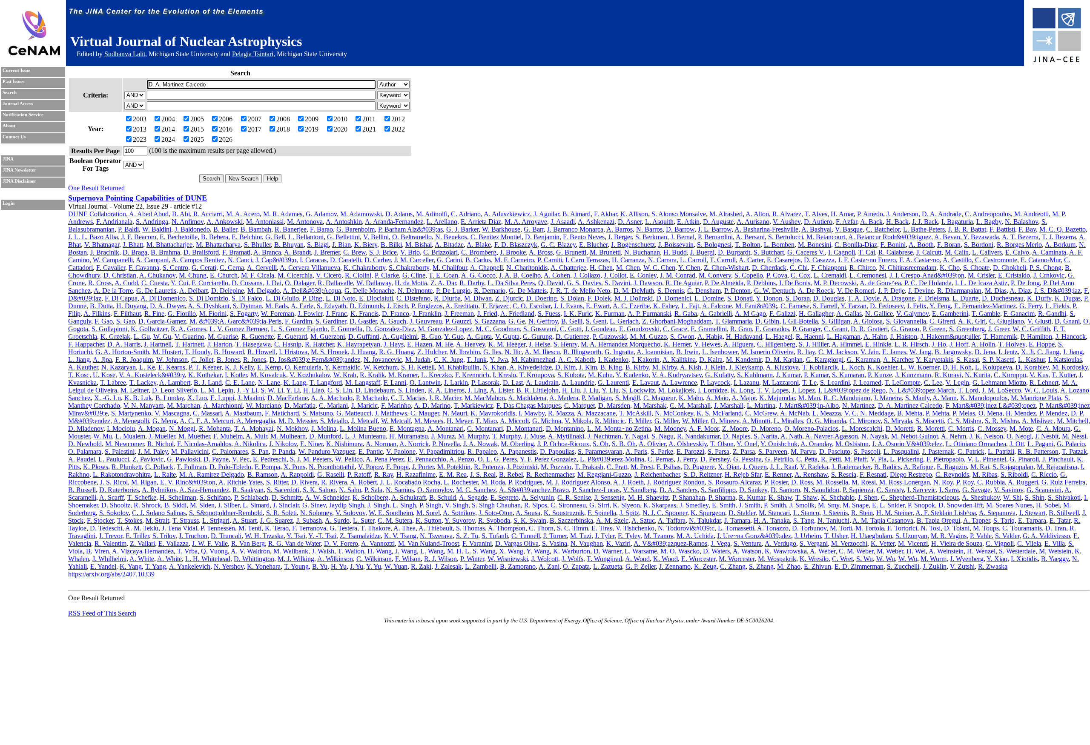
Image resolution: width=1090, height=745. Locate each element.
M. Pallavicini (190, 451)
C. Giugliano (1006, 321)
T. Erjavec (495, 305)
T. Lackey (142, 382)
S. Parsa (718, 451)
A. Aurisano (753, 221)
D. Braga (135, 252)
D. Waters (716, 551)
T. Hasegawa (253, 344)
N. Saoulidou (821, 489)
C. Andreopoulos (988, 214)
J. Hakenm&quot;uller (950, 336)
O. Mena (990, 413)
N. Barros (649, 229)
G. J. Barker (462, 229)
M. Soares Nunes (1009, 505)
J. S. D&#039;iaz (1057, 290)
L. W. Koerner (920, 367)
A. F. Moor (704, 428)
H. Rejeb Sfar (743, 474)
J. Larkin (456, 382)
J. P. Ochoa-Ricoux (563, 443)
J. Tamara (737, 520)
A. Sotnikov (459, 512)
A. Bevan (947, 237)
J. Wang (406, 551)
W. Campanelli (113, 260)
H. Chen (601, 267)
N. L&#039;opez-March (922, 390)
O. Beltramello (412, 237)
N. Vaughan (587, 543)
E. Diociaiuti (376, 298)
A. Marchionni (223, 405)
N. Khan (494, 367)
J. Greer (998, 328)
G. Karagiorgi (824, 359)
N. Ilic (513, 351)
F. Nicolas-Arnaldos (204, 443)
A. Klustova (782, 367)
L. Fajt (690, 305)
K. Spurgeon (708, 512)
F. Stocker (100, 520)
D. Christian (119, 275)
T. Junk (477, 359)
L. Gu (142, 336)
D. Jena (985, 351)
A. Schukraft (408, 497)
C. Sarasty (890, 489)
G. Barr (534, 229)
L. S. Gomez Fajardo (299, 328)
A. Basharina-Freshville (766, 229)
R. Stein (862, 512)
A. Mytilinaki (566, 436)
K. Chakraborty (364, 267)
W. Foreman (277, 313)
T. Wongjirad (604, 558)
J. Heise (539, 344)
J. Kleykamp (746, 367)
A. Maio (717, 397)
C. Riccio (1044, 474)
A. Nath (791, 436)
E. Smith (723, 505)
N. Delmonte (415, 290)
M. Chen (628, 267)
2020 (340, 129)
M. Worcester (736, 558)
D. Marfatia (300, 405)
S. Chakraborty (409, 267)
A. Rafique (918, 466)
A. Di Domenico (163, 298)
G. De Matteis (528, 290)
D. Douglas (828, 298)
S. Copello (748, 275)
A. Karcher (898, 359)
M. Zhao (788, 566)
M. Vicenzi (913, 543)
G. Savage (976, 489)
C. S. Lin (339, 390)
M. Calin (957, 252)
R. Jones (254, 359)
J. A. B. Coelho (520, 275)
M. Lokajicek (676, 390)
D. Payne (216, 459)
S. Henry (565, 344)
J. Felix (916, 305)
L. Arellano (442, 221)
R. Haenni (809, 336)
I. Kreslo (504, 374)
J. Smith (749, 505)
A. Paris (636, 451)
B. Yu (319, 566)
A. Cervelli (262, 267)
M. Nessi (1074, 436)
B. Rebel (511, 474)
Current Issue (16, 70)
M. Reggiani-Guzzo (604, 474)
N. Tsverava (436, 535)
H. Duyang (131, 305)
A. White (141, 558)
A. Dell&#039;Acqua (312, 290)
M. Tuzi (580, 535)
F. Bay (1027, 229)
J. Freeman (459, 313)
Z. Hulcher (431, 351)
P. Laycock (715, 382)
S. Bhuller (257, 244)
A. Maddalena (527, 397)
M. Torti (841, 528)
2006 (225, 119)
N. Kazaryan (118, 367)
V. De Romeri (856, 290)
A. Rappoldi (297, 474)
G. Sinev (314, 505)
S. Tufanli (495, 535)
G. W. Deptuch (774, 290)
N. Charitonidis (527, 267)
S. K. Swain (529, 520)
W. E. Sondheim (391, 512)
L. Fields (1057, 305)
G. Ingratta (619, 351)
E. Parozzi (690, 451)
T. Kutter (1064, 374)
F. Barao (321, 229)
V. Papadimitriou (441, 451)
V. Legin (957, 382)
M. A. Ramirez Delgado (211, 474)
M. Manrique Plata (1036, 397)
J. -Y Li (247, 390)
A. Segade (473, 497)
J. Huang (363, 351)
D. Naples (736, 436)
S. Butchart (769, 252)
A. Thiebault (436, 528)
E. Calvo (1017, 252)
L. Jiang (79, 359)
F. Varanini (477, 543)
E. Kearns (171, 367)
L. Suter (363, 520)
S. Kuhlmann (755, 374)
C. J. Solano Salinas (159, 512)
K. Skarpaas (659, 505)
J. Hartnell (158, 344)
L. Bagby (988, 221)
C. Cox (800, 275)
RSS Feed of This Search (102, 613)
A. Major (743, 397)
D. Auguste (718, 221)
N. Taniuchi (833, 520)
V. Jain (870, 351)
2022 (398, 129)
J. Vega (720, 543)
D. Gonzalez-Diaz (390, 328)
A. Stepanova (997, 512)
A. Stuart (244, 520)
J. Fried (487, 313)
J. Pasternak (938, 451)
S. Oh (600, 443)
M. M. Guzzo (648, 336)
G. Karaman (863, 359)
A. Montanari (445, 428)
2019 (311, 129)
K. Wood (665, 558)
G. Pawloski (183, 459)
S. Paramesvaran (600, 451)
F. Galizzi (782, 313)
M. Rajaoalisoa (1057, 466)
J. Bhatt (133, 244)
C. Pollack (159, 466)
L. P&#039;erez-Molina (612, 459)
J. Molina (323, 428)
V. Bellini (376, 237)
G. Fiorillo (182, 313)
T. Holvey (1011, 344)
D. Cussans (247, 283)
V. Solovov (350, 512)
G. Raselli (330, 474)
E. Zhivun (817, 566)
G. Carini (449, 260)
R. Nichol (160, 443)
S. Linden (411, 390)
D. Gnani (1067, 321)
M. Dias (996, 290)
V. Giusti (1039, 321)
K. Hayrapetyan (358, 344)
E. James (894, 351)
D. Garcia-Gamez (162, 321)
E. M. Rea (453, 474)
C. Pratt (617, 466)
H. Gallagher (816, 313)
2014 (168, 129)
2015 (197, 129)
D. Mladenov (85, 428)
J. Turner (555, 535)
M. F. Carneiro (514, 260)
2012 (398, 119)
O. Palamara (84, 451)
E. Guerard (292, 336)
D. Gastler (363, 321)
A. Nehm (953, 436)
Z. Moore (735, 428)
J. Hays (394, 344)
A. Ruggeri (1023, 482)
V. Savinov (1008, 489)
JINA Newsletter (19, 170)
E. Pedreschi (270, 459)
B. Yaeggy (1055, 558)
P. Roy (965, 482)
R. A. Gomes (188, 328)
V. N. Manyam (143, 405)
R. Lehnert (1044, 382)
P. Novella (446, 443)
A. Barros (619, 229)
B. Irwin (687, 351)
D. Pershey (715, 459)
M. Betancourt (825, 237)
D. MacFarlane (287, 397)
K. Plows (95, 466)
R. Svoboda (494, 520)
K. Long (742, 390)
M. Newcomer (124, 443)
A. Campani (152, 260)
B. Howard (229, 351)
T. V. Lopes (773, 390)
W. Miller (694, 420)
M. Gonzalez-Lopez (445, 328)
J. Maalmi (251, 397)
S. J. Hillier (814, 344)
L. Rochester (461, 482)
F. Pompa (267, 466)
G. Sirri (599, 505)
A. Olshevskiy (687, 443)
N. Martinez (858, 405)
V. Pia (878, 459)
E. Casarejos (783, 260)
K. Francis (364, 313)
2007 (254, 119)
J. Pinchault (1057, 459)
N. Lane (269, 382)
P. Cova (776, 275)
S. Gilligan (835, 321)
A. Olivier (652, 443)
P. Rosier (776, 482)
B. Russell (82, 489)
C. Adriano (466, 214)
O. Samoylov (435, 489)
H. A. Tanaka (772, 520)
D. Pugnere (699, 466)
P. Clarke (387, 275)
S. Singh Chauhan (496, 505)
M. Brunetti (605, 252)
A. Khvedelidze (530, 367)
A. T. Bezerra (1020, 237)
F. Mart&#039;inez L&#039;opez (991, 405)
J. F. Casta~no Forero (867, 260)
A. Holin (983, 344)
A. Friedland (517, 313)
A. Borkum (1060, 244)
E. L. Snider (888, 505)
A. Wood (637, 558)
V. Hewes (707, 344)
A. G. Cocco (478, 275)
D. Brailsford (201, 252)
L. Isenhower (719, 351)
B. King (611, 367)
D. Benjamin (542, 237)
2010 (340, 119)
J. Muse (534, 436)
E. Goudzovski (639, 328)
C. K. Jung (448, 359)
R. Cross (100, 283)
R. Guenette (257, 336)
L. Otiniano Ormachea (976, 443)
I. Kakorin (646, 359)
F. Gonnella (346, 328)
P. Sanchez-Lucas (596, 489)
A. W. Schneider (327, 497)
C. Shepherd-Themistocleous (920, 497)
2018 (283, 129)
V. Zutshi (962, 566)
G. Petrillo (779, 459)
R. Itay (806, 351)
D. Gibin (767, 321)
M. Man (809, 397)
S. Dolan (572, 298)
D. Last (513, 382)
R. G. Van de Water (294, 543)
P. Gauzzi (458, 321)
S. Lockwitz (638, 390)
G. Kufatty (719, 374)
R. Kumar (752, 497)
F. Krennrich (472, 374)
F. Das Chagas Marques (528, 405)
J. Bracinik (104, 252)
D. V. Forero (341, 543)
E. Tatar (1060, 520)
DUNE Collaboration (97, 214)
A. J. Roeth (628, 482)
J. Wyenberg (967, 558)
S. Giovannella (906, 321)
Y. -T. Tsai (322, 535)
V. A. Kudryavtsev (677, 374)
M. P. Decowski (835, 283)
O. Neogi (1019, 436)
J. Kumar (788, 374)
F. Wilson (408, 558)
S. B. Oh (624, 443)
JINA (8, 159)
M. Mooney (670, 428)
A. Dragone (899, 298)
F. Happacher (86, 344)
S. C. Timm (572, 528)
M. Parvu (803, 451)
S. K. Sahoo (319, 489)
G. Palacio (1071, 443)
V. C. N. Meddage (869, 413)
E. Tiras (601, 528)
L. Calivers (987, 252)
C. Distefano (413, 298)
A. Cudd (126, 283)
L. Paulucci (113, 459)
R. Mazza (561, 413)
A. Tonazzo (773, 528)
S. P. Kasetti (998, 359)
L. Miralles (788, 420)
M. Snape (856, 505)
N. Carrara (662, 260)
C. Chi (799, 267)
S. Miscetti (929, 420)
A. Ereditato (461, 305)
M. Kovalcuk (268, 374)
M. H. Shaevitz (648, 497)
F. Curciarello (210, 283)
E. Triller (137, 535)
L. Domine (709, 298)
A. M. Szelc (612, 520)
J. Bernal (682, 237)
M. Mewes (428, 420)
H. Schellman (178, 497)
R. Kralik (372, 374)
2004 (168, 119)
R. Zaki (421, 566)
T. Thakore (375, 528)
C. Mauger (424, 413)
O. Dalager (299, 283)
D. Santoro (785, 489)
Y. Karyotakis (934, 359)
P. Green (934, 328)
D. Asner (630, 221)
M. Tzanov (658, 535)
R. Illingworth (582, 351)
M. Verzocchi (849, 543)
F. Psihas (668, 466)
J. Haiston (903, 336)
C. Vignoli (1000, 543)
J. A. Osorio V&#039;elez (907, 443)
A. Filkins (96, 313)
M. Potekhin (453, 466)
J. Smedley (694, 505)
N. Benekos (451, 237)
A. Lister (501, 390)
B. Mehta (909, 413)
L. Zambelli (480, 566)
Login (8, 203)
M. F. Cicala (257, 275)
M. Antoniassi (265, 221)
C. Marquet (579, 405)
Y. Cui (179, 283)
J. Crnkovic (1048, 275)
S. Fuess (549, 313)
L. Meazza (826, 413)
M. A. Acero (243, 214)
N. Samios (400, 489)
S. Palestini (120, 451)
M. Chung (193, 275)
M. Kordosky (1070, 367)
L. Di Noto (341, 298)
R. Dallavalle (335, 283)
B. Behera (214, 237)
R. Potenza (488, 466)
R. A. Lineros (446, 390)
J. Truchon (193, 535)
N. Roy (943, 482)
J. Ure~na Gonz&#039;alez (754, 535)
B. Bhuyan (289, 244)
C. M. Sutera (395, 520)
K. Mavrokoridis (492, 413)
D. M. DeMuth (634, 290)
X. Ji (1027, 351)
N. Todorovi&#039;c (686, 528)
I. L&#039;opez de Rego (852, 390)
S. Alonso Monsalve (678, 214)
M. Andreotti (1031, 214)
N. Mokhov (292, 428)
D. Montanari (524, 428)
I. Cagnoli (841, 252)
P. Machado (371, 397)
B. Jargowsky (953, 351)
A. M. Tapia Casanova (882, 520)
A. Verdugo (780, 543)
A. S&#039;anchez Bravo (534, 489)
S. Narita (765, 436)
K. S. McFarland (719, 413)
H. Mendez (1021, 413)
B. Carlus (478, 260)
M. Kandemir (744, 359)
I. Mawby (532, 413)
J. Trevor (110, 535)
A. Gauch (393, 321)
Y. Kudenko (632, 374)
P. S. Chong (1045, 267)
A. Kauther (83, 367)
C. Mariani (333, 405)
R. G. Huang (396, 351)
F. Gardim (298, 321)
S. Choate (976, 267)
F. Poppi (397, 466)
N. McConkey (674, 413)
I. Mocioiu (121, 428)
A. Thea (404, 528)
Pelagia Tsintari (252, 53)
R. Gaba (685, 313)
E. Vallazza (173, 543)
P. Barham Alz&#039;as (410, 229)
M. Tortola (869, 528)
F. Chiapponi (828, 267)
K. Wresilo (814, 558)
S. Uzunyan (911, 535)
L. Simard (256, 505)
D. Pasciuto (834, 451)
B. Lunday (169, 397)
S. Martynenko (131, 413)
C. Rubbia (991, 482)
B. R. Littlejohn (537, 390)
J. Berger (620, 237)
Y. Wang (538, 551)
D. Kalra (711, 359)
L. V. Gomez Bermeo (238, 328)
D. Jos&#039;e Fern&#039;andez (315, 359)
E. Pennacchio (426, 459)
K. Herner (677, 344)
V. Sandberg (639, 489)
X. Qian (729, 466)
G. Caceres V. (806, 252)
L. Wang (432, 551)
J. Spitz (629, 512)
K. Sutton (429, 520)
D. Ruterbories (119, 489)
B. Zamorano (518, 566)
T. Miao (486, 420)
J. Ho (939, 344)
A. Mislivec (1037, 420)
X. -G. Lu (107, 397)
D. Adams (399, 214)
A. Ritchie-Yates (240, 482)
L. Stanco (806, 512)
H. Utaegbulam (871, 535)
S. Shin (1034, 497)
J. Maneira (888, 397)
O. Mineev (725, 420)
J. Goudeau (600, 328)
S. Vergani (814, 543)
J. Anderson (902, 214)
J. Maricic (364, 405)
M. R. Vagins (949, 535)
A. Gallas (849, 313)
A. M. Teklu (141, 528)
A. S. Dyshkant (208, 305)
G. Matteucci (353, 413)
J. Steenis (835, 512)
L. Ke (147, 367)
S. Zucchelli (903, 566)
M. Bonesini (814, 244)
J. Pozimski (522, 466)
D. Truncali (226, 535)
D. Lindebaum (375, 390)
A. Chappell (486, 267)
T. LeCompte (903, 382)
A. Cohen (557, 275)
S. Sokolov (114, 512)
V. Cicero (328, 275)
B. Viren (97, 551)
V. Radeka (814, 466)
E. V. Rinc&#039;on (187, 482)
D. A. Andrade (941, 214)
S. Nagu (662, 436)
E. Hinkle (878, 344)
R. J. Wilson (440, 558)
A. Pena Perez (385, 459)
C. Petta (807, 459)
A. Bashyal (816, 229)
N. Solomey (316, 512)
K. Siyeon (626, 505)
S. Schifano (215, 497)
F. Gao (104, 321)
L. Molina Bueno (363, 428)
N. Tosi (931, 528)
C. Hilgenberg (776, 344)
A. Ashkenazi (596, 221)
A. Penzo (461, 459)
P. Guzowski (610, 336)
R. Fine (154, 313)
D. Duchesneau (1003, 298)
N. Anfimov (188, 221)
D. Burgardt (734, 252)
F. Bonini (893, 244)
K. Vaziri (618, 543)
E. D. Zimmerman (859, 566)
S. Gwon (682, 336)
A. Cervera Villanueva (310, 267)
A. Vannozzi (378, 543)
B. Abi (181, 214)
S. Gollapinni (109, 328)
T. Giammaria (733, 321)
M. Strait (157, 520)
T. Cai (866, 252)
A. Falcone (717, 305)
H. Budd (675, 252)
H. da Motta (411, 283)
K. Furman (610, 313)
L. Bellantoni (306, 237)
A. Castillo (957, 260)
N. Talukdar (705, 520)
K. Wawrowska (786, 551)
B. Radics (887, 466)
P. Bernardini (715, 237)
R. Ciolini (358, 275)
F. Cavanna (144, 267)
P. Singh (430, 505)
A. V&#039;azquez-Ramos (670, 543)
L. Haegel (779, 336)
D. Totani (957, 528)
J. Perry (687, 459)
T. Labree (113, 382)
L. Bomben (779, 244)
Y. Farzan (853, 305)
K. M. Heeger (506, 344)
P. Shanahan (688, 497)
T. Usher (835, 535)
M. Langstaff (362, 382)
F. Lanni (395, 382)
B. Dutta (101, 305)
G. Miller (666, 420)
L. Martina (761, 405)
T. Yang (155, 566)
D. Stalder (742, 512)
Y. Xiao (997, 558)
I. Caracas (313, 260)
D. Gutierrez (572, 336)
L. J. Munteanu (365, 436)
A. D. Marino (432, 405)
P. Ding (312, 298)
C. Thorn (541, 528)
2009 (311, 119)
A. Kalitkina (679, 359)
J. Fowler (310, 313)
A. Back (871, 221)
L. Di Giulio (282, 298)
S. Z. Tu (467, 535)
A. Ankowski (225, 221)
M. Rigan (144, 482)
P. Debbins (761, 283)
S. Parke (662, 451)
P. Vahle (981, 535)
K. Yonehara (264, 566)
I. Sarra (949, 489)
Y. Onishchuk (778, 443)
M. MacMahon (485, 397)
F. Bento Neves (584, 237)
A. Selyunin (538, 497)
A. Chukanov (157, 275)
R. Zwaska (992, 566)
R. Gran (741, 328)
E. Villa (1054, 543)
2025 (197, 139)
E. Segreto (504, 497)
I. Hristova (293, 351)
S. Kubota (571, 374)
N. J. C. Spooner (665, 512)
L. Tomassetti (736, 528)
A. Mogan (152, 428)
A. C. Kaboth (576, 359)
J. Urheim (808, 535)
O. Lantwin (425, 382)
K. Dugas (1068, 298)
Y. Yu (373, 566)
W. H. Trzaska (264, 535)
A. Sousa (528, 512)
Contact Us (14, 137)
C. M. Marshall (690, 405)
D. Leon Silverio (174, 390)
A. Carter (751, 260)
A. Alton (757, 214)
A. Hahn (875, 336)
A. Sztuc (643, 520)
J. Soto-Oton (496, 512)
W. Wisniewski (508, 558)
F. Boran (949, 244)
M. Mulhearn (288, 436)
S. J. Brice (383, 252)
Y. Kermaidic (342, 367)
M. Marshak (650, 405)
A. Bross (541, 252)
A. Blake (479, 244)
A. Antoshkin (344, 221)
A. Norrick (414, 443)
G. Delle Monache (369, 290)
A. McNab (794, 413)
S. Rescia (843, 474)
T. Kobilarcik (820, 367)
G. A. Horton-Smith (122, 351)
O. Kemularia (303, 367)
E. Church (224, 275)
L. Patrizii (1001, 451)
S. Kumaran (848, 374)
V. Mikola (578, 420)
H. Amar (842, 214)
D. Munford (325, 436)
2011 (369, 119)
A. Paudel (81, 459)
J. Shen (868, 497)
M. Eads (276, 305)
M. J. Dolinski (633, 298)
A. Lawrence (679, 382)
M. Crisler (981, 275)
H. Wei (916, 551)
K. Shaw (780, 497)
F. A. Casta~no (919, 260)
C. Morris (961, 428)
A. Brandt (297, 252)
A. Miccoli (514, 420)
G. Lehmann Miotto (999, 382)
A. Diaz (1020, 290)
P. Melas (963, 413)
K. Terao (277, 528)
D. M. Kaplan (784, 359)
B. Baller (225, 229)
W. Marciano (263, 405)
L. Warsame (641, 551)
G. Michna (546, 420)
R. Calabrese (895, 252)
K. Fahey (665, 305)
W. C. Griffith (1031, 328)
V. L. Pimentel (986, 459)
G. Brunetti (571, 252)
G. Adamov (321, 214)
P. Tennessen (218, 528)
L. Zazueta (607, 566)
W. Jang (920, 351)
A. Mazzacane (596, 413)
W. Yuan (395, 566)
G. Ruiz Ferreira (1063, 482)
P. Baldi (128, 229)
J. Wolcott (544, 558)
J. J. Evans (568, 305)
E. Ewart (598, 305)
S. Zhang (761, 566)
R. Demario (489, 290)
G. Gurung (537, 336)
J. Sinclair (286, 505)
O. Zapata (576, 566)
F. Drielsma (933, 298)
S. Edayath (331, 305)
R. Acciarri (208, 214)
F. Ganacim (1019, 313)
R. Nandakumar (698, 436)
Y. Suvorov (460, 520)
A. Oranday (816, 443)
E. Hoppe (1042, 344)
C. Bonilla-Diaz (856, 244)
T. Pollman (191, 466)
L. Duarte (965, 298)
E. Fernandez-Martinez (985, 305)
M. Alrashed (726, 214)
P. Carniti (549, 260)
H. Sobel (1048, 505)
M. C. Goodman (498, 328)
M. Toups (986, 528)
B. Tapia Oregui (938, 520)
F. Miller (639, 420)
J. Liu (591, 390)
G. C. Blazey (558, 244)
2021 (369, 129)
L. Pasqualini (901, 451)
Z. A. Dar (443, 283)
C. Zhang (733, 566)
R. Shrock (147, 505)
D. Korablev (1032, 367)
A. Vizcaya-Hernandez (143, 551)
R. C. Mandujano (846, 397)
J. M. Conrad (677, 275)
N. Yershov (229, 566)
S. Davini (617, 283)
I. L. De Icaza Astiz (981, 283)
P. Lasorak (485, 382)
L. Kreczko (436, 374)
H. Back (897, 221)
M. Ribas (984, 474)
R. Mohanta (215, 428)
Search (10, 92)
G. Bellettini (343, 237)
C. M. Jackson (837, 351)
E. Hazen (419, 344)
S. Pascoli (867, 451)
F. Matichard (282, 413)
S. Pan (260, 451)
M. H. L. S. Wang (471, 551)
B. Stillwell (1064, 512)
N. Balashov (1021, 221)
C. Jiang (1048, 351)
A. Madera (563, 397)
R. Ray (383, 474)
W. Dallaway (373, 283)
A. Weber (822, 551)
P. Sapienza (858, 489)
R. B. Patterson (1038, 451)
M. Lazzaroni (781, 382)
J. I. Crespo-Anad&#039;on (926, 275)
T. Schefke (141, 497)
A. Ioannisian (655, 351)
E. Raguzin (952, 466)
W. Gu (162, 336)
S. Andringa (152, 221)
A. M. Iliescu (542, 351)
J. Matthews (391, 413)
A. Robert (363, 482)
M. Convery (715, 275)
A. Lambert (174, 382)
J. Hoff (958, 344)
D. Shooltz (115, 505)
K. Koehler (882, 367)
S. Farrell (825, 305)
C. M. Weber (856, 551)
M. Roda (493, 482)
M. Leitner (134, 390)
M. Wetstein (1055, 551)
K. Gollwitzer (149, 328)
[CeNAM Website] (34, 53)
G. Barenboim (355, 229)
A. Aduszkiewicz (507, 214)
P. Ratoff (359, 474)
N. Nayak (874, 436)
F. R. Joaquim (134, 359)
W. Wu (885, 558)
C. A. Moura (1053, 428)
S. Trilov (163, 535)
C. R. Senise (574, 497)
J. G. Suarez (276, 520)
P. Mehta (937, 413)
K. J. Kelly (239, 367)
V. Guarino (189, 336)
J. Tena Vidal (179, 528)
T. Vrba (187, 551)
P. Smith (775, 505)
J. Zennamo (675, 566)
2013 (139, 129)
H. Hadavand (744, 336)
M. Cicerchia (295, 275)
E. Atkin (688, 221)
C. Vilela (1029, 543)
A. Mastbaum (243, 413)
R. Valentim (110, 543)
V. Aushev (786, 221)
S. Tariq (1004, 520)
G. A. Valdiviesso (1046, 535)
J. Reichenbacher (657, 474)
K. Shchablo (838, 497)
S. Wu (864, 558)
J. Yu (356, 566)
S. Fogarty (244, 313)
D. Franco (395, 313)
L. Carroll (693, 260)
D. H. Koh (957, 367)
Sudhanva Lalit (124, 53)
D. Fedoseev (887, 305)
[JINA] (1056, 60)
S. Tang (803, 520)
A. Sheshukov (981, 497)
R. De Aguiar (683, 283)
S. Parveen (772, 451)
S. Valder (1007, 535)
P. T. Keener (205, 367)
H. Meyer (459, 420)
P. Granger (806, 328)
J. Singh (378, 505)
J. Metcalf (364, 420)
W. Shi (1012, 497)
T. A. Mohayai (253, 428)
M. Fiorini (213, 313)
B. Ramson (262, 474)
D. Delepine (227, 290)
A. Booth (921, 244)
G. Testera (343, 528)
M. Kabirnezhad (533, 359)
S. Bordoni (978, 244)
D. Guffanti (363, 336)
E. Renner (778, 474)
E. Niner (311, 443)
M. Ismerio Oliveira (767, 351)
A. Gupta (479, 336)
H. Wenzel (981, 551)
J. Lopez (803, 390)
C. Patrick (971, 451)
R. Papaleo (482, 451)
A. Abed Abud (149, 214)
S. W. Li (272, 390)
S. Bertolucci (785, 237)
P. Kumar (816, 374)
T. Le (809, 382)
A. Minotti (756, 420)
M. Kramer (403, 374)
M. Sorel (428, 512)
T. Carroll (723, 260)
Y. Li (293, 390)
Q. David (550, 283)
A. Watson (747, 551)
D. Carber (377, 260)
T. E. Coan (443, 275)
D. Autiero (818, 221)
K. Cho (950, 267)
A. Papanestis (518, 451)
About (9, 125)
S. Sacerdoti (283, 489)
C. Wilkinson (374, 558)
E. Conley (643, 275)
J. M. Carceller (413, 260)
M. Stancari (774, 512)
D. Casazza (819, 260)
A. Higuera (738, 344)
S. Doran (798, 298)
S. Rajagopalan (1012, 466)
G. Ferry (1030, 305)
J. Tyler (604, 535)
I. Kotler (236, 374)
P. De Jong (1025, 283)
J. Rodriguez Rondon (676, 482)
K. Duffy (1039, 298)
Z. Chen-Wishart (726, 267)
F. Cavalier (110, 267)
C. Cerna (232, 267)
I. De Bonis (794, 283)
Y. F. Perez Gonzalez (548, 459)
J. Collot (615, 275)
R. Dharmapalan (959, 290)
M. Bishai (418, 244)
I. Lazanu (746, 382)
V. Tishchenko (635, 528)
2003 (139, 119)
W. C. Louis (1040, 390)
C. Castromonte (996, 260)
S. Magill (627, 397)
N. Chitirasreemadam (907, 267)
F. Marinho (396, 405)
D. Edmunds (367, 305)
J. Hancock (1071, 336)
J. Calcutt (928, 252)
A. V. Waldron (250, 551)
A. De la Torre (113, 290)
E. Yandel (103, 566)
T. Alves (816, 214)
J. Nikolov (283, 443)
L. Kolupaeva (993, 367)
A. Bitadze (449, 244)
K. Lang (295, 382)
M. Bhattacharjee (169, 244)
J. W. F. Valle (210, 543)
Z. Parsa (744, 451)
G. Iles (492, 351)
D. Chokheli (1009, 267)
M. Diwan (478, 298)
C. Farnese (794, 305)
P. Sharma (721, 497)
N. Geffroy (543, 321)
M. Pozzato (556, 466)
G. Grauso (905, 328)
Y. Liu (610, 390)
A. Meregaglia (255, 420)
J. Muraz (443, 436)
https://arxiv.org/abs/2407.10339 (111, 574)
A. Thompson (506, 528)
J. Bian (341, 244)
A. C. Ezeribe (631, 305)
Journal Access (18, 103)
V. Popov (370, 466)
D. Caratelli (345, 260)
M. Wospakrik (777, 558)
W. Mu (102, 436)
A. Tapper (976, 520)
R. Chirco (862, 267)
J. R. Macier (445, 397)
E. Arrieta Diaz (481, 221)
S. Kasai (967, 359)
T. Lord (968, 390)
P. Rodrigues (525, 482)
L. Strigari (215, 520)
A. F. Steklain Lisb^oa (945, 512)
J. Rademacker (851, 466)
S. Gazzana (489, 321)
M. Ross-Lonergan (904, 482)
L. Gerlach (624, 321)
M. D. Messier (297, 420)
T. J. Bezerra (1059, 237)
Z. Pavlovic (148, 459)
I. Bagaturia (957, 221)
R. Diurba (447, 298)
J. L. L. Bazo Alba (93, 237)
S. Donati (740, 298)
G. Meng (164, 420)
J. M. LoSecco (1001, 390)
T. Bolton (747, 244)
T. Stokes (129, 520)
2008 (283, 119)
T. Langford (326, 382)
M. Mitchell (1072, 420)
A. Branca (267, 252)
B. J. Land (208, 382)
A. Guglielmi (400, 336)
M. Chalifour (450, 267)
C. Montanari (485, 428)
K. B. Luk (138, 397)
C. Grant (835, 328)
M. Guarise (223, 336)
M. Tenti (249, 528)
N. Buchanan (642, 252)
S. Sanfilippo (718, 489)
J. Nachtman (604, 436)
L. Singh (404, 505)
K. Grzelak (115, 336)
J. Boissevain (676, 244)
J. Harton (219, 344)
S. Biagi (318, 244)
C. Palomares (230, 451)
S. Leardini (835, 382)
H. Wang (379, 551)
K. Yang (131, 566)
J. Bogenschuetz (633, 244)
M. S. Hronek (329, 351)
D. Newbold (85, 443)
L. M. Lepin (217, 390)
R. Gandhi (1052, 313)
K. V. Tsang (400, 535)
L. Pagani (1040, 443)
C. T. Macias (408, 397)
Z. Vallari (142, 543)
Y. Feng (940, 305)
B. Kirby (637, 367)
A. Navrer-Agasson (831, 436)
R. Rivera (334, 482)
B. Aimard (576, 214)
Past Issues (13, 81)
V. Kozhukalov (310, 374)
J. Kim (588, 367)
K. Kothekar (204, 374)
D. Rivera (304, 482)
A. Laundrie (578, 382)
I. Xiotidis (1024, 558)
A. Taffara (672, 520)
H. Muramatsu (408, 436)
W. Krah (344, 374)
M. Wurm (934, 558)
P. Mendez (1053, 413)
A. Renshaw (811, 474)
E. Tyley (629, 535)
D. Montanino (565, 428)
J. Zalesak (448, 566)
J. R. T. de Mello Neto (580, 290)
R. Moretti (931, 428)
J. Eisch (397, 305)
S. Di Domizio (208, 298)
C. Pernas (661, 459)
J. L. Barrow (714, 229)
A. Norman (381, 443)
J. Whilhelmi (109, 558)
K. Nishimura (344, 443)
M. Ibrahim (465, 351)
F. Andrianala (114, 221)
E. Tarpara (1032, 520)
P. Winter (472, 558)
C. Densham (704, 290)
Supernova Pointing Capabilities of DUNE (137, 198)
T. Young (296, 566)
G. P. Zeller (640, 566)
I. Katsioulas (1065, 359)
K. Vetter (883, 543)
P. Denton (737, 290)
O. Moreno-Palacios (811, 428)
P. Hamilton (1036, 336)
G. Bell (275, 237)
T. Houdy (197, 351)
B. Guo (431, 336)
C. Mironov (865, 420)
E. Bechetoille (179, 237)
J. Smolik (802, 505)
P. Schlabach (251, 497)
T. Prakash (589, 466)
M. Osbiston (852, 443)
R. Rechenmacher (550, 474)
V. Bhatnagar (101, 244)
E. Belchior (247, 237)
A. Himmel (847, 344)
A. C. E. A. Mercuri (206, 420)
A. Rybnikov (159, 489)
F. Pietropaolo (945, 459)
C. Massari (207, 413)
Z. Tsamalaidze (360, 535)
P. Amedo (870, 214)
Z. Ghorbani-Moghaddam (676, 321)
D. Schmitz (287, 497)
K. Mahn (691, 397)
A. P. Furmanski (649, 313)
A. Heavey (470, 344)
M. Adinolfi (431, 214)
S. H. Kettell (418, 367)
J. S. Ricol (114, 482)
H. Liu (571, 390)
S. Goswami (539, 328)
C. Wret (842, 558)
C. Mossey (992, 428)
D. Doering (541, 298)
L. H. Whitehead (207, 558)
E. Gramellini (709, 328)
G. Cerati (204, 267)
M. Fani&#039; (756, 305)
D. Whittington (254, 558)
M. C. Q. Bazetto (1062, 229)
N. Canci (240, 260)
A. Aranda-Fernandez (394, 221)
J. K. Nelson (986, 436)
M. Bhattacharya (218, 244)
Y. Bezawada (981, 237)
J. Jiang (1073, 351)
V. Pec (241, 459)
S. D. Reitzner (702, 474)
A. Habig (710, 336)
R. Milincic (610, 420)
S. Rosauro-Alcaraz (734, 482)
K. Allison (634, 214)
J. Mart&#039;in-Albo (809, 405)
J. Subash (309, 520)
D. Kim (565, 367)
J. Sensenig (609, 497)
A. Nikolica (250, 443)
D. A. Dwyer (167, 305)
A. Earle (302, 305)
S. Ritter (277, 482)
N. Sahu (350, 489)
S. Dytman (247, 305)
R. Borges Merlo (1019, 244)
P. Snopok (921, 505)
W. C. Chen (659, 267)
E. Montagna (407, 428)
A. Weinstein (946, 551)
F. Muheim (228, 436)
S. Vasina (554, 543)
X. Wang (511, 551)
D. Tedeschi (106, 528)
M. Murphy (473, 436)
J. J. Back (925, 221)
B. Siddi (175, 505)
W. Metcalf (396, 420)
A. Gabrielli (716, 313)
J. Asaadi (563, 221)
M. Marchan (183, 405)
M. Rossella (832, 482)
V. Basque (849, 229)
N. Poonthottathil (332, 466)
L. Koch (852, 367)
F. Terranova (309, 528)
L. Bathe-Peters (924, 229)
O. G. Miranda (826, 420)
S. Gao (125, 321)
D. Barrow (680, 229)
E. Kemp (269, 367)
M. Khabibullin (458, 367)
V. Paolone (401, 451)
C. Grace (675, 328)
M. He (444, 344)
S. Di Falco (247, 298)
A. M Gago (750, 313)
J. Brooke (513, 252)
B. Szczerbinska (571, 520)
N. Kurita (977, 374)
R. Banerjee (291, 229)
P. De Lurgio (453, 290)
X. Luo (197, 397)
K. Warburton (571, 551)
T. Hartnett (189, 344)
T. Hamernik (1000, 336)
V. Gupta (507, 336)
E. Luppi (222, 397)
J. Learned (867, 382)
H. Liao (313, 390)
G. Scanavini (1044, 489)
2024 (168, 139)
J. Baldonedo (192, 229)
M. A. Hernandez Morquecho (620, 344)
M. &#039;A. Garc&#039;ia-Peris (235, 321)
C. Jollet (202, 359)
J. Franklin (427, 313)
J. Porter (423, 466)
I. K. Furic (578, 313)
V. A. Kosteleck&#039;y (152, 374)
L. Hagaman (844, 336)
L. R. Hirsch (911, 344)
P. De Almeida (724, 283)
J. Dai (273, 283)
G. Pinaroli (1024, 459)
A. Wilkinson (335, 558)
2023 (139, 139)
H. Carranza (628, 260)
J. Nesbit (1046, 436)
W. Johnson (172, 359)
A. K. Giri (972, 321)
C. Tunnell (525, 535)
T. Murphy (506, 436)
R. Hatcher (319, 344)
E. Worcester (698, 558)
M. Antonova (305, 221)
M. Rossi (864, 482)
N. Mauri (454, 413)
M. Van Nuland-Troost (428, 543)
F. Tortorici (902, 528)
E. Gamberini (950, 313)
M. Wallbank (290, 551)
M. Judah (417, 359)
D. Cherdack (769, 267)
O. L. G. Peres (497, 459)
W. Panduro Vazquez (326, 451)
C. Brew (354, 252)
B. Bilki (391, 244)
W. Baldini (156, 229)
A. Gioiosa (868, 321)
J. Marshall (728, 405)
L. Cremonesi (867, 275)
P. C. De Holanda (928, 283)
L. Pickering (906, 459)
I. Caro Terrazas (586, 260)
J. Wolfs (572, 558)
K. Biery (365, 244)
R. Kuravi (948, 374)
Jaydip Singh (346, 505)
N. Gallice (879, 313)
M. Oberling (517, 443)
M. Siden (202, 505)
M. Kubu (600, 374)
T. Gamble (986, 313)
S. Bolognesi (714, 244)
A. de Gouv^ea (880, 283)
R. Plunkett (127, 466)
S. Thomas (470, 528)
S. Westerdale (1017, 551)
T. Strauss (185, 520)
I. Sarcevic (921, 489)
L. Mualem (130, 436)
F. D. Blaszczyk (515, 244)
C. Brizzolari (440, 252)
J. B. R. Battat (967, 229)
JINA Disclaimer (19, 181)
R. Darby (471, 283)
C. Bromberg (478, 252)
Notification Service (23, 114)
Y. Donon (769, 298)
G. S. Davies (584, 283)
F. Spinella (602, 512)
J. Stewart (1032, 512)
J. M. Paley (153, 451)
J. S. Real (483, 474)
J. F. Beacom (138, 237)
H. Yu (339, 566)
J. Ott (1017, 443)
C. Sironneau (568, 505)
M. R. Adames (282, 214)
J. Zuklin (935, 566)
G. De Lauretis (156, 290)
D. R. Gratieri (869, 328)
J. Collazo (587, 275)
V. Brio (410, 252)
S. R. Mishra (1002, 420)
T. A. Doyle (864, 298)
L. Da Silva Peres (511, 283)
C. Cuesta (154, 283)
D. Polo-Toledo (230, 466)
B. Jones (228, 359)
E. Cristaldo (1014, 275)
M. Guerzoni (327, 336)
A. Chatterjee (568, 267)
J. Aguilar (546, 214)
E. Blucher (593, 244)
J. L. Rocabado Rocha (410, 482)
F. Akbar (605, 214)
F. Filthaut (127, 313)
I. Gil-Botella (800, 321)
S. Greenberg (967, 328)
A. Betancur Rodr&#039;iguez (889, 237)
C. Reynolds (952, 474)
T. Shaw (806, 497)
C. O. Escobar (532, 305)
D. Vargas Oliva (517, 543)
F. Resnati (873, 474)
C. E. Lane (240, 382)
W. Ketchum (381, 367)
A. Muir (256, 436)
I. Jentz (1008, 351)
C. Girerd (942, 321)
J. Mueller (162, 436)
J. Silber (228, 505)
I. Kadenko (613, 359)
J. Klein (715, 367)
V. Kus (1039, 374)
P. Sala (373, 489)
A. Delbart (193, 290)
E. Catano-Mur (1041, 260)
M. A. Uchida (695, 535)
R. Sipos (535, 505)
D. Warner (607, 551)
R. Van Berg (248, 543)
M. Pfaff (855, 459)
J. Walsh (323, 551)
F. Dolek (599, 298)
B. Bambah (256, 229)
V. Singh (456, 505)
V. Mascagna (172, 413)
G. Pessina (747, 459)
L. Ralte (165, 474)
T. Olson (722, 443)
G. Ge (516, 321)
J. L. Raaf (783, 466)
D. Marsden (614, 405)
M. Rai (979, 466)
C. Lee (933, 382)
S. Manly (917, 397)
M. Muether (194, 436)
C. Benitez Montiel (496, 237)
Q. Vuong (214, 551)
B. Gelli (571, 321)
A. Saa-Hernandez (204, 489)
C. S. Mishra (964, 420)
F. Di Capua (121, 298)
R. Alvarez (786, 214)
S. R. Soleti (281, 512)
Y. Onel (747, 443)
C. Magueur (659, 397)
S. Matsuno (317, 413)
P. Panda (283, 451)
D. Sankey (753, 489)
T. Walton (351, 551)
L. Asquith (659, 221)
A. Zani (549, 566)
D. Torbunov (809, 528)
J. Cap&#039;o (275, 260)
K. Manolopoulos (983, 397)
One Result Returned (96, 188)
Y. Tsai (296, 535)
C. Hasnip (287, 344)
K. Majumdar (777, 397)
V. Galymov (912, 313)
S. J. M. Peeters (311, 459)
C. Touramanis (1022, 528)
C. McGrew (761, 413)
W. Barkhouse (501, 229)
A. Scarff (111, 497)
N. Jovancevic (383, 359)
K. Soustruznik (564, 512)
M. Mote (1021, 428)
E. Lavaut (645, 382)
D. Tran (1055, 528)
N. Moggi (182, 428)
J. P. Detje (891, 290)
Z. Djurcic (509, 298)
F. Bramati (236, 252)
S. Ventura (748, 543)
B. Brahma (165, 252)
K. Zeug (705, 566)
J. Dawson (648, 283)
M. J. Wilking (296, 558)
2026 (225, 139)
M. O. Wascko (680, 551)
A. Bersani (750, 237)
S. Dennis (670, 290)
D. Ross (802, 482)
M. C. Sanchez (476, 489)
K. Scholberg (370, 497)
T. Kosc (78, 374)
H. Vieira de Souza (956, 543)
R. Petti (831, 459)
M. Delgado (263, 290)
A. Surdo (337, 520)
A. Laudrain (542, 382)
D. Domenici (673, 298)
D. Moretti (900, 428)
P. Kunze (880, 374)
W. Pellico (349, 459)
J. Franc (336, 313)
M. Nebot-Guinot (914, 436)
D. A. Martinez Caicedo (910, 405)
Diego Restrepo (911, 474)
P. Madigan (597, 397)
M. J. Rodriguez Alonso (578, 482)
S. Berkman (651, 237)
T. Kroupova (536, 374)
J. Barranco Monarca (575, 229)
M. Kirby (664, 367)
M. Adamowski (361, 214)
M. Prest (642, 466)
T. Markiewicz (473, 405)
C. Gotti (571, 328)
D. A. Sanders (678, 489)
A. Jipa (102, 359)
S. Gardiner (331, 321)
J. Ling (477, 390)
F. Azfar (846, 221)
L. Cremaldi (830, 275)
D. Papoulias (557, 451)
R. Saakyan (248, 489)
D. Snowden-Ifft (960, 505)
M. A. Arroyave (526, 221)
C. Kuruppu (1010, 374)
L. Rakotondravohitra (122, 474)
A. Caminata (1049, 252)
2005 (197, 119)
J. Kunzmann (913, 374)
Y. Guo (454, 336)
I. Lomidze (712, 390)
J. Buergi (702, 252)
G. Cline (413, 275)
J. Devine (921, 290)
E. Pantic (371, 451)
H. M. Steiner (894, 512)
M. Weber (890, 551)
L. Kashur (1031, 359)
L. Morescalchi (862, 428)
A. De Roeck (816, 290)
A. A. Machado (332, 397)
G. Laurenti (613, 382)
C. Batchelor (883, 229)
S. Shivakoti (1064, 497)
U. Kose (104, 374)
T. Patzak (1074, 451)
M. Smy (828, 505)
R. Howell (261, 351)
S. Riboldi (1014, 474)
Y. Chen (689, 267)
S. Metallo (334, 420)
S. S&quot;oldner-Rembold (226, 512)
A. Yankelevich (189, 566)
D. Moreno (766, 428)
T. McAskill (635, 413)
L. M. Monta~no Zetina (619, 428)
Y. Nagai (636, 436)
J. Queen (755, 466)
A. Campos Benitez (198, 260)
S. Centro (175, 267)
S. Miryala (898, 420)
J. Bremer (327, 252)
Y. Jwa (499, 359)
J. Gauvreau (426, 321)
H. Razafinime (416, 474)
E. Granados (772, 328)
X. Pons (294, 466)
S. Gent (596, 321)
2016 (225, 129)
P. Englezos (426, 305)
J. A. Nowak (480, 443)
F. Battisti (1002, 229)
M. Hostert (166, 351)
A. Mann (944, 397)
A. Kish (690, 367)
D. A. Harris (124, 344)
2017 (254, 129)
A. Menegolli (131, 420)
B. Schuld (442, 497)
